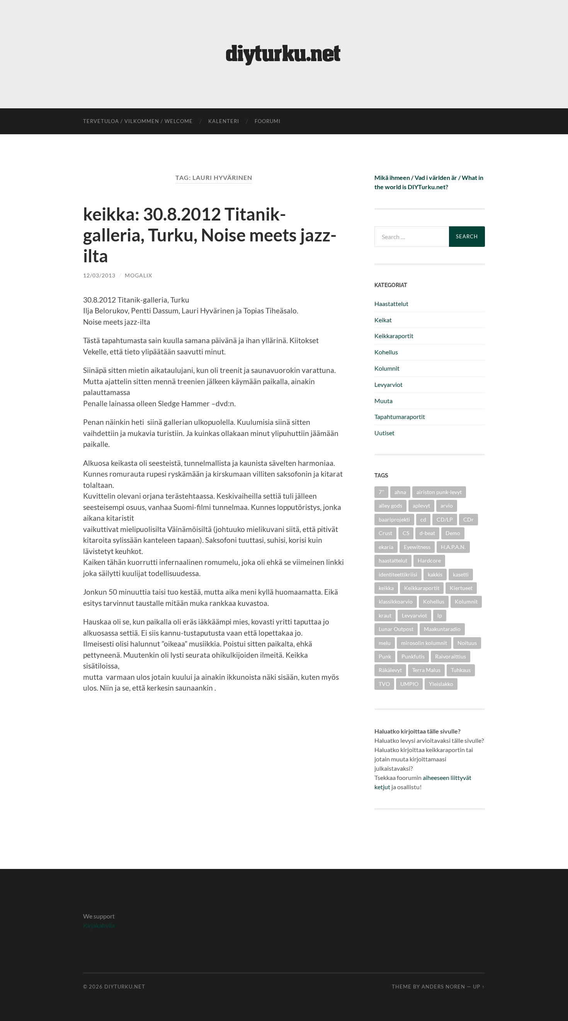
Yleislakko (441, 684)
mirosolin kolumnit (424, 643)
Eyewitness (417, 547)
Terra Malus (426, 670)
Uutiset (384, 432)
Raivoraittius (450, 656)
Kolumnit (387, 368)
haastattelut (393, 560)
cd (423, 519)
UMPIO (409, 684)
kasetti (461, 574)
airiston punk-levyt (439, 492)
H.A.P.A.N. (453, 547)
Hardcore (429, 560)
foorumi (268, 121)
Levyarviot (388, 384)
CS (406, 533)
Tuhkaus (461, 670)
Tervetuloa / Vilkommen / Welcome (138, 121)
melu (385, 643)
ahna (400, 492)
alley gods (390, 505)
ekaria (386, 547)
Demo (453, 533)
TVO (384, 684)
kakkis (435, 574)
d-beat (427, 533)
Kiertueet (461, 588)
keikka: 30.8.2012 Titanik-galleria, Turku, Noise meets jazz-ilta (210, 235)
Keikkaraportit (393, 335)
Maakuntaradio (442, 629)
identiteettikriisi (398, 574)
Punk (385, 656)
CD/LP (445, 519)
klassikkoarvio (396, 601)
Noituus (467, 643)
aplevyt (421, 505)
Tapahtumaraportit (399, 416)
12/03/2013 (99, 275)
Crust (385, 533)
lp (439, 615)
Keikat (383, 319)
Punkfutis (413, 656)
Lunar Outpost (396, 629)
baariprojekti (394, 519)
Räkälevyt (390, 670)
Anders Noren (443, 986)
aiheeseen (436, 777)
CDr (468, 519)
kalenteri (223, 121)
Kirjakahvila (99, 925)
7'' (381, 492)
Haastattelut (391, 303)
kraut (385, 615)
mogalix (138, 275)
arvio (446, 505)
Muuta (383, 400)
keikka (386, 588)
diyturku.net (124, 986)
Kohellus (386, 352)
